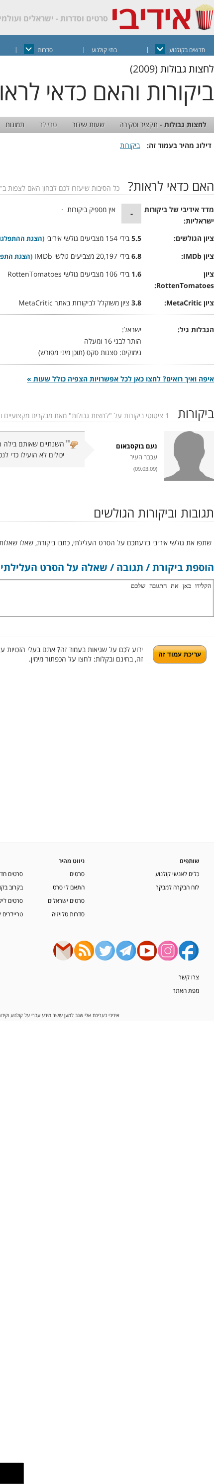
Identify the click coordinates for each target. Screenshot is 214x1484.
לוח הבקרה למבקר (177, 887)
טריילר (48, 124)
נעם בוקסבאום (136, 446)
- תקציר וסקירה (163, 124)
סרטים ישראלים (66, 900)
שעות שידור (88, 124)
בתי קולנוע (104, 50)
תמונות (14, 124)
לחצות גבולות (187, 68)
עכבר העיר (143, 457)
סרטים (77, 874)
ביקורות (130, 145)
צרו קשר (189, 977)
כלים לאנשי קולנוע (177, 874)
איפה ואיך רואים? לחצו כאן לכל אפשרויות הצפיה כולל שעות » (120, 378)
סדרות (45, 50)
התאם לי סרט (69, 887)
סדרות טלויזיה (68, 914)
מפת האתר (186, 990)
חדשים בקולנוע (187, 50)
